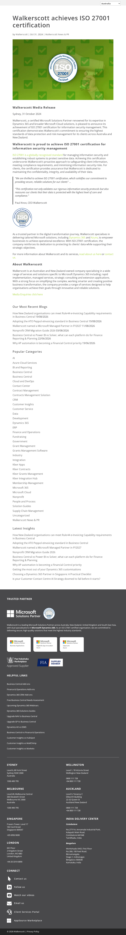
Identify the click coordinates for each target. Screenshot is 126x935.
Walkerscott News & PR (57, 34)
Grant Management (24, 446)
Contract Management (26, 390)
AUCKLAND (73, 788)
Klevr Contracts (21, 469)
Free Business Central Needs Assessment (25, 700)
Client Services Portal (26, 911)
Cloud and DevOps (23, 381)
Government (20, 441)
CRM (15, 399)
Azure (94, 237)
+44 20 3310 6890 (14, 861)
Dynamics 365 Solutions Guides (21, 710)
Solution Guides (22, 506)
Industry (17, 455)
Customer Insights (23, 404)
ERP (15, 427)
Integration (19, 460)
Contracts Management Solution (31, 395)
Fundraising (19, 436)
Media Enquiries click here (28, 294)
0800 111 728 (72, 778)
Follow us (19, 886)
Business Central (22, 372)
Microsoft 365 (20, 487)
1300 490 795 (13, 781)
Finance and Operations (26, 432)
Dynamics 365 (77, 237)
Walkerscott (22, 34)
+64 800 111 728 (73, 781)
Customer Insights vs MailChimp (21, 743)
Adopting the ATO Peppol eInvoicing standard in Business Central (50, 321)
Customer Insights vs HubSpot (21, 737)
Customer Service (23, 409)
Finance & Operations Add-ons (21, 689)
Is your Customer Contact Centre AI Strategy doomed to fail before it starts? (56, 578)
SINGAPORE (15, 818)
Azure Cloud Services (25, 362)
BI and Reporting (22, 367)
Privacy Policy (33, 931)
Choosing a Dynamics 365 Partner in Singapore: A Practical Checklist (52, 574)
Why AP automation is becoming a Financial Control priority (47, 343)
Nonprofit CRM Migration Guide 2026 (34, 330)
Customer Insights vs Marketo (20, 748)
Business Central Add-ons (18, 684)
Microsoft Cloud (22, 492)
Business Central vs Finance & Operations (26, 732)
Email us (19, 903)
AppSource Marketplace (28, 920)
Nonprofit (18, 497)
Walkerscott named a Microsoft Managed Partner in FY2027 (47, 326)
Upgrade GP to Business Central (21, 721)
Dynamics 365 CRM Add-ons (19, 694)
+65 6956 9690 (13, 835)
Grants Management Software (30, 450)
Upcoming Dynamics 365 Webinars (22, 705)
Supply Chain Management (28, 511)
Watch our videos (24, 895)
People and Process (24, 501)
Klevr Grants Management (28, 473)
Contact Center (21, 386)
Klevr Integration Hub (25, 478)
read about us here (90, 254)
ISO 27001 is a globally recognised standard (38, 155)
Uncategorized (21, 515)
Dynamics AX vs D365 (16, 727)
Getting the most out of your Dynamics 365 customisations (47, 569)
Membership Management (28, 483)
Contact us (20, 878)
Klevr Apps (19, 464)
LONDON (13, 842)
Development (20, 418)
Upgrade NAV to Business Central (22, 716)
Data (15, 413)
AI (14, 358)
